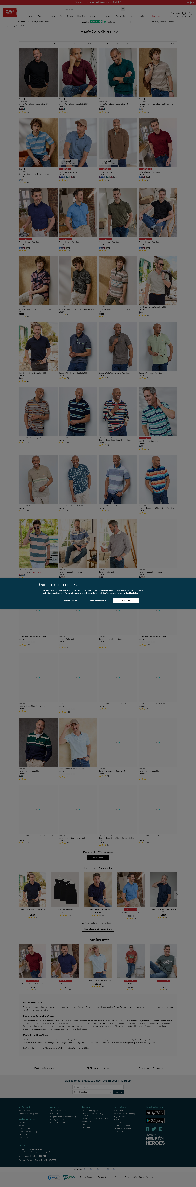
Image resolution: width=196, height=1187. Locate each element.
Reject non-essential (98, 600)
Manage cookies (70, 600)
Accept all (126, 600)
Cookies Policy (132, 593)
